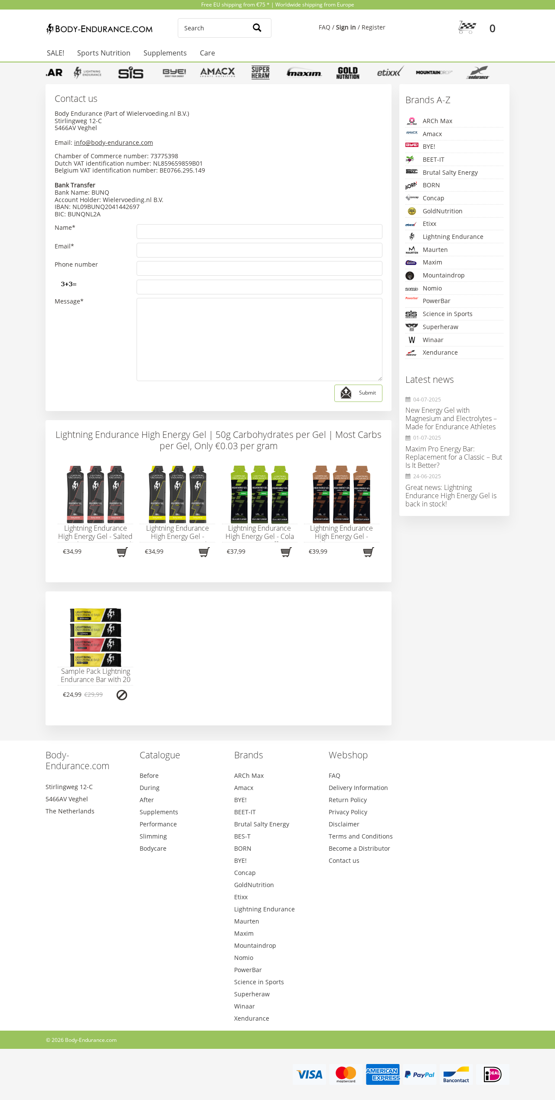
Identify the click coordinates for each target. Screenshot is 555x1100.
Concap (433, 198)
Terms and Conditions (361, 836)
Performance (158, 824)
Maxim (432, 262)
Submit (367, 393)
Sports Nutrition (104, 53)
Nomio (432, 288)
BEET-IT (433, 159)
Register (373, 27)
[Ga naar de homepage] (101, 29)
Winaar (433, 340)
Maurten (435, 249)
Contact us (344, 860)
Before (149, 775)
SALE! (55, 53)
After (147, 800)
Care (207, 53)
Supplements (165, 53)
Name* (65, 228)
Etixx (429, 223)
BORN (431, 185)
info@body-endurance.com (113, 142)
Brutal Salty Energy (450, 172)
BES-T (242, 836)
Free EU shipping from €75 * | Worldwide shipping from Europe (277, 4)
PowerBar (437, 301)
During (150, 787)
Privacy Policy (348, 812)
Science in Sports (448, 314)
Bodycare (153, 848)
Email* (64, 246)
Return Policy (348, 800)
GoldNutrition (443, 211)
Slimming (153, 836)
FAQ (324, 27)
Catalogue (160, 755)
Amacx (432, 134)
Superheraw (440, 327)
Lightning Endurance (453, 236)
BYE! (429, 146)
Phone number (76, 264)
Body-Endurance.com (78, 760)
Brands (248, 755)
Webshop (348, 755)
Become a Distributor (359, 848)
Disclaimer (344, 824)
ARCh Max (437, 121)
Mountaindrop (444, 275)
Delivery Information (358, 787)
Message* (69, 301)
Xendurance (440, 352)
